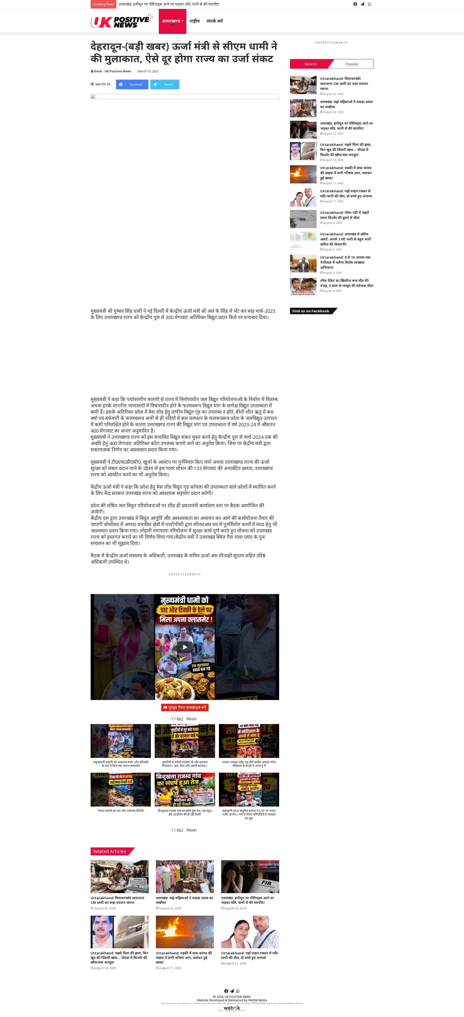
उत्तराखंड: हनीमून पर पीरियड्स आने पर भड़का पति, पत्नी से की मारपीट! (169, 4)
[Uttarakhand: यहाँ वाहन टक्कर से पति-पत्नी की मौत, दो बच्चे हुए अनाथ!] (250, 932)
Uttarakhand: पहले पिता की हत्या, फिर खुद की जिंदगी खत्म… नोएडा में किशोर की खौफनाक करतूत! (119, 958)
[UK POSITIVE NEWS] (122, 21)
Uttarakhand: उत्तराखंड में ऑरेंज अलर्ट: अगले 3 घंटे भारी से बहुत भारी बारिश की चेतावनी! (345, 239)
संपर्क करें (215, 21)
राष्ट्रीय (195, 21)
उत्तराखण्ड (171, 21)
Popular (352, 63)
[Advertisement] (185, 272)
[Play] (185, 647)
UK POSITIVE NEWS (238, 997)
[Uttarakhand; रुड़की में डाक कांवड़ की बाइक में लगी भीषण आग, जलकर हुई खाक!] (185, 932)
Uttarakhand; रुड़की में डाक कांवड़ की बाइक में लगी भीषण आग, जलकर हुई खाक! (184, 958)
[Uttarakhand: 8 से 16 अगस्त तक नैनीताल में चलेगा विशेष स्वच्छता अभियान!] (303, 264)
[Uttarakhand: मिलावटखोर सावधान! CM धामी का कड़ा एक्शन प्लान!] (120, 876)
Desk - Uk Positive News (112, 71)
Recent (311, 63)
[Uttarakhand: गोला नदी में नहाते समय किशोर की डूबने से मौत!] (303, 219)
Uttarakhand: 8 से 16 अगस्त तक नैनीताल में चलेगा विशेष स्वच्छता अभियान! (345, 262)
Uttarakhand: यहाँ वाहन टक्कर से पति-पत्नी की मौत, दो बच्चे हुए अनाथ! (250, 955)
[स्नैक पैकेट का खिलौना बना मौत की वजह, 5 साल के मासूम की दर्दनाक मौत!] (303, 287)
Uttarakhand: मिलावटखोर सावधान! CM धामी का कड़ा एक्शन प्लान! (117, 900)
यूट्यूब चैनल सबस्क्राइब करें (187, 707)
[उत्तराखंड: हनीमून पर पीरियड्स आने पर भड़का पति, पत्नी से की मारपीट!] (250, 876)
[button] (192, 718)
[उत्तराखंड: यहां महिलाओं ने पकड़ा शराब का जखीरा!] (185, 876)
